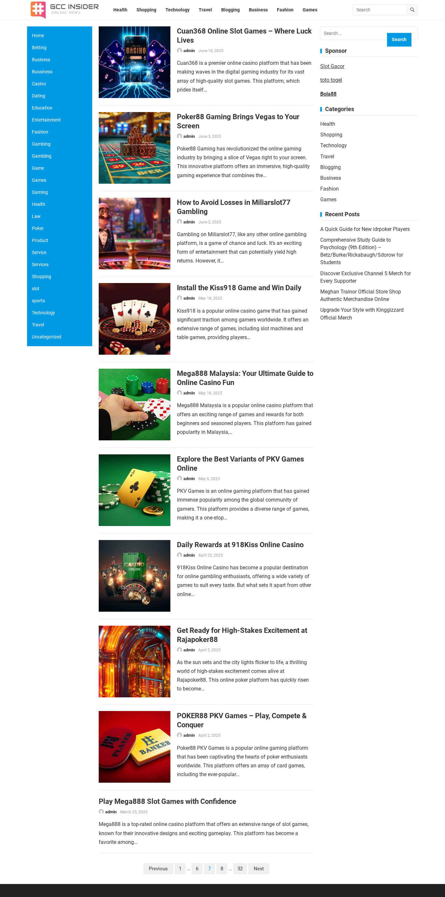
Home (38, 35)
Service (39, 252)
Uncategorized (46, 336)
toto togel (331, 80)
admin (189, 50)
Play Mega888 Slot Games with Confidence (167, 801)
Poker (38, 228)
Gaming (40, 192)
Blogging (330, 167)
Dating (38, 95)
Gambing (41, 144)
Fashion (329, 189)
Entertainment (46, 119)
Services (40, 264)
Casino (39, 83)
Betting (39, 47)
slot (35, 288)
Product (40, 240)
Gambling (41, 156)
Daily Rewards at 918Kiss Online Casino (240, 544)
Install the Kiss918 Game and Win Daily (239, 287)
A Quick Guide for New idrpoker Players (365, 229)
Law (36, 216)
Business (330, 178)
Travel (327, 156)
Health (327, 124)
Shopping (331, 135)
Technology (333, 145)
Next (259, 869)
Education (42, 107)
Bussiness (42, 71)
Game (38, 168)
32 (240, 869)
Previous (158, 869)
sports (38, 300)
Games (328, 199)
